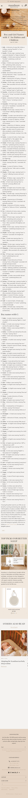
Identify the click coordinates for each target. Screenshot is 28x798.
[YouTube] (13, 772)
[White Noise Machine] (14, 598)
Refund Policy (4, 789)
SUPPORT (3, 777)
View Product (16, 562)
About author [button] (11, 12)
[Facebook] (8, 772)
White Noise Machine (14, 609)
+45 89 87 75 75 (15, 761)
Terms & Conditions (5, 788)
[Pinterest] (15, 772)
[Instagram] (10, 772)
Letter (3, 530)
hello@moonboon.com (15, 767)
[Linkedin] (19, 772)
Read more (4, 666)
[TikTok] (17, 772)
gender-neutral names (11, 524)
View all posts (14, 627)
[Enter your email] (25, 747)
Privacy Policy (15, 788)
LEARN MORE (4, 780)
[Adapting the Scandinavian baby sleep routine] (14, 643)
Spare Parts (11, 789)
